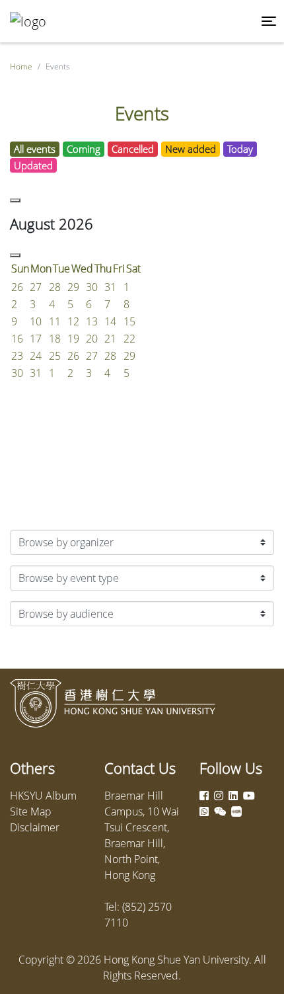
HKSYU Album (43, 795)
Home (21, 66)
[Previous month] (15, 200)
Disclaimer (34, 827)
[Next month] (15, 255)
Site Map (31, 811)
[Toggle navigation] (269, 21)
